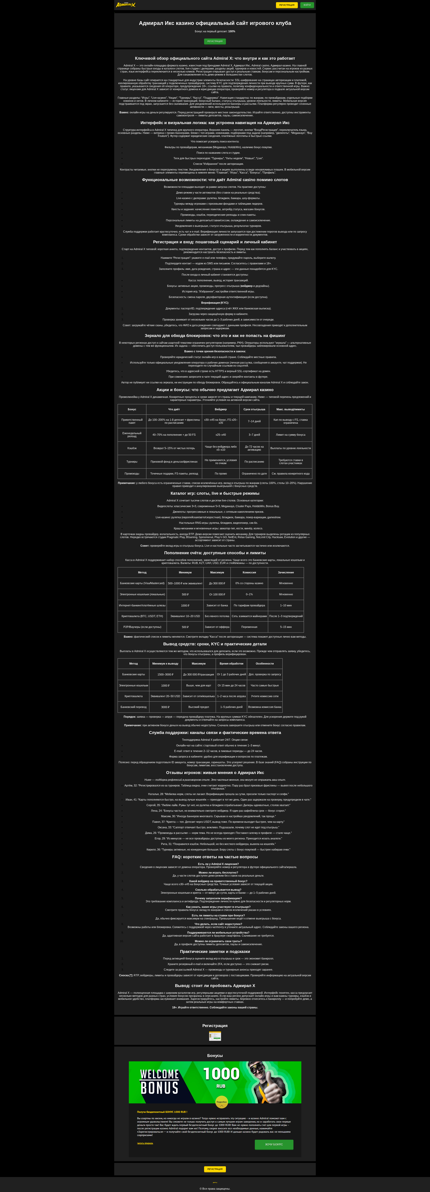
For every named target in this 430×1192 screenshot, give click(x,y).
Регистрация (286, 5)
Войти (307, 5)
